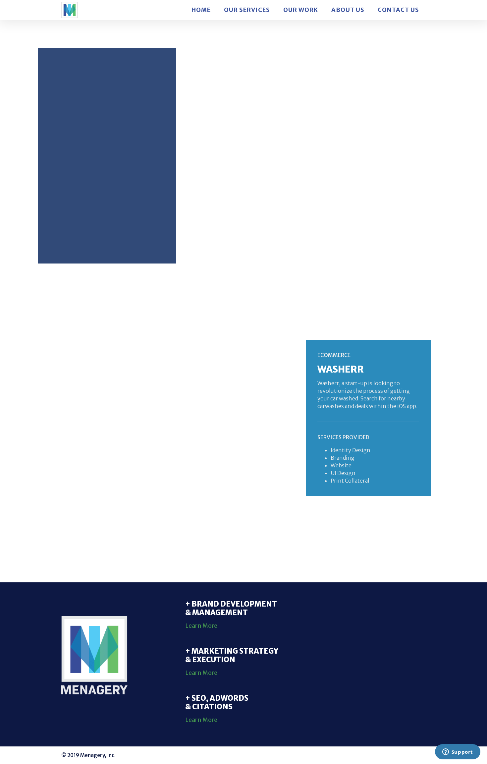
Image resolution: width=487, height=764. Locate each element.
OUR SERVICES (247, 10)
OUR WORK (300, 10)
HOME (201, 10)
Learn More (201, 625)
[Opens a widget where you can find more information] (457, 752)
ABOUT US (347, 10)
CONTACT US (398, 10)
